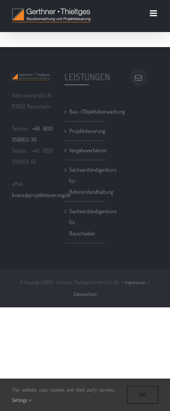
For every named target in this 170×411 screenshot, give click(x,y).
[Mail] (138, 77)
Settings (20, 400)
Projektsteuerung (85, 130)
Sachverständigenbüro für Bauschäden (85, 222)
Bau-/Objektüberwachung (85, 111)
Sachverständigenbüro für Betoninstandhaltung (85, 180)
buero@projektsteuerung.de (41, 194)
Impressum (135, 282)
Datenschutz (85, 294)
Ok (142, 394)
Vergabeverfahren (85, 150)
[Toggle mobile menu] (154, 13)
